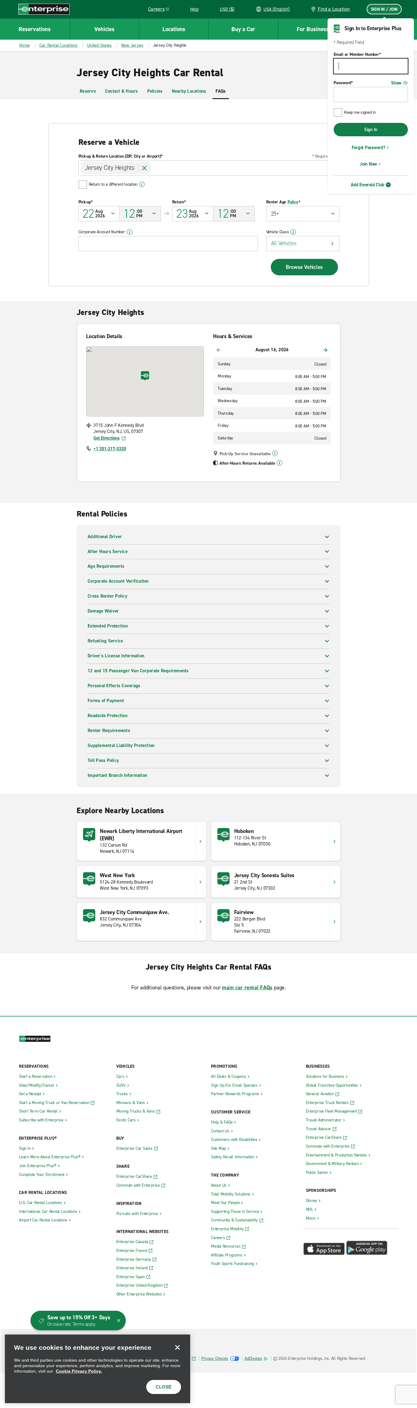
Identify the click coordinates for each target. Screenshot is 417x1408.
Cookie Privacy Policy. (79, 1371)
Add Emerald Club (367, 185)
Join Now (368, 164)
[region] (97, 1369)
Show (396, 83)
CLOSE (164, 1386)
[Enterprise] (44, 9)
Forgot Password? (368, 148)
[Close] (177, 1347)
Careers (160, 10)
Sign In (370, 130)
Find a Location (334, 9)
